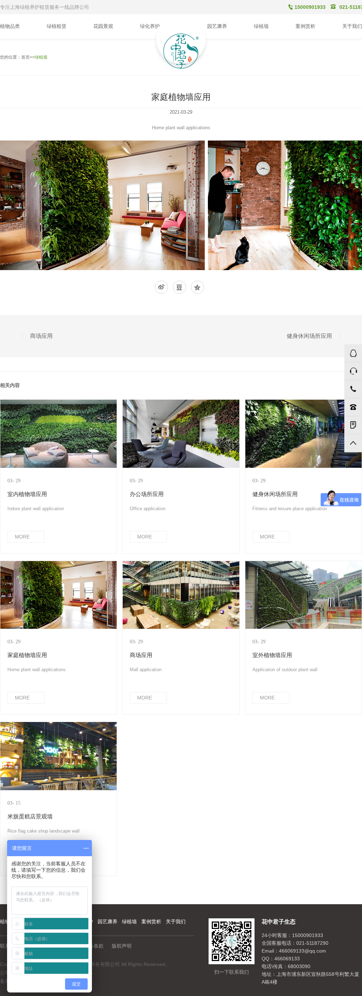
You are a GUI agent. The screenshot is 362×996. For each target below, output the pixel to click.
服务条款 (94, 946)
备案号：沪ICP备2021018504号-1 (38, 981)
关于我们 (176, 921)
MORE (22, 536)
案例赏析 (151, 921)
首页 (25, 57)
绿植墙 (41, 57)
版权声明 (122, 946)
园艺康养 (107, 921)
